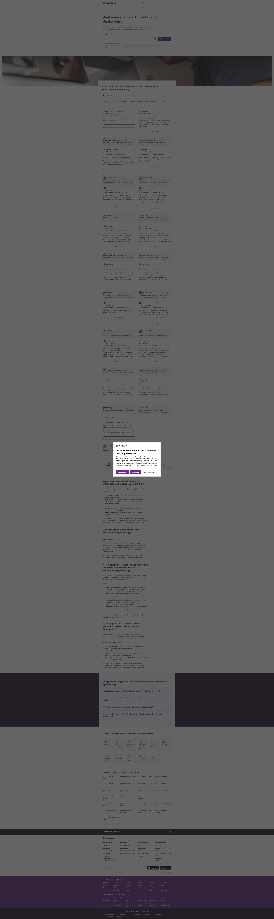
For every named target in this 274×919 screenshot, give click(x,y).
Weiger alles (135, 472)
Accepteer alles (122, 472)
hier (156, 463)
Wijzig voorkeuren (149, 472)
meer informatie (142, 465)
